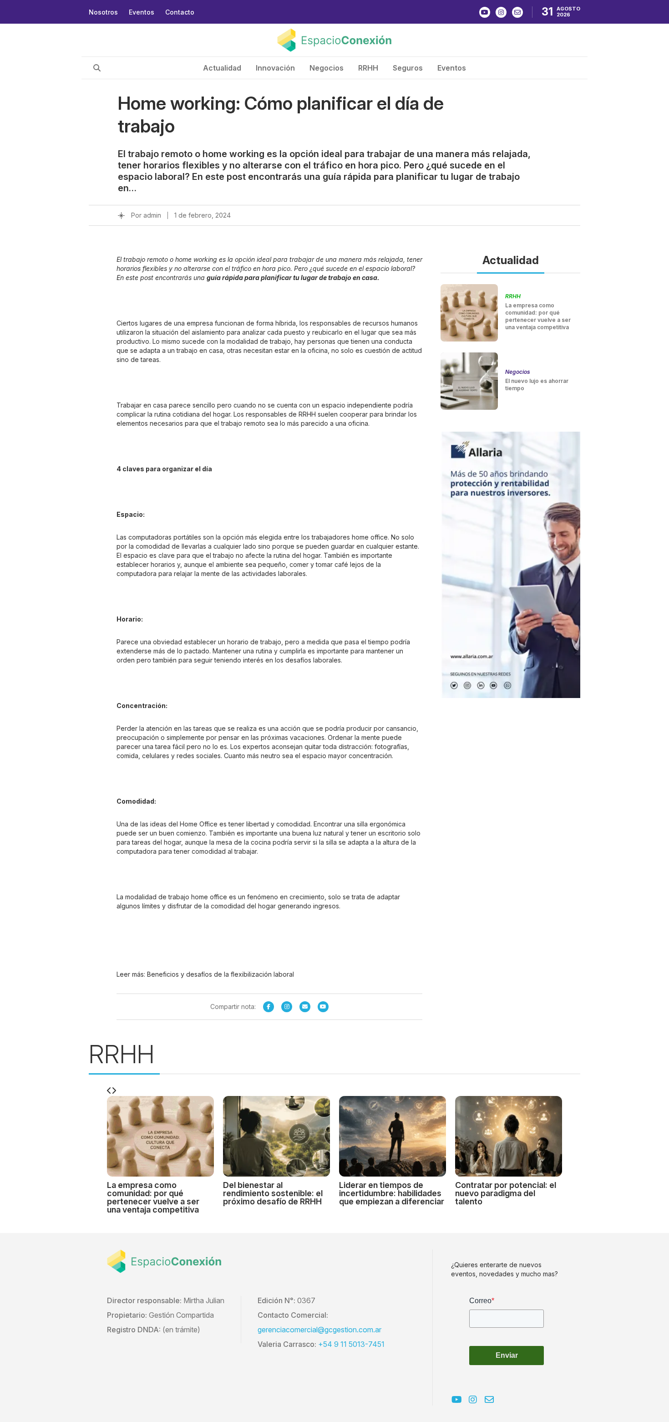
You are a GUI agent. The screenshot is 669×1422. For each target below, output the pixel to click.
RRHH (368, 67)
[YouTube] (323, 1006)
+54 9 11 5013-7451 (351, 1344)
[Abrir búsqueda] (97, 68)
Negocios (326, 67)
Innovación (275, 67)
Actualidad (222, 67)
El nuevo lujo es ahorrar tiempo (536, 384)
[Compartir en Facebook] (268, 1006)
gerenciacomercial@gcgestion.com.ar (319, 1329)
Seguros (408, 67)
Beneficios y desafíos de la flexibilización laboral (220, 974)
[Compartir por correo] (304, 1006)
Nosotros (103, 12)
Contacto (179, 12)
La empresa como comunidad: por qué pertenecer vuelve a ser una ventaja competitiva (538, 316)
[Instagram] (286, 1006)
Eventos (141, 12)
